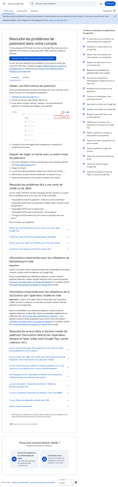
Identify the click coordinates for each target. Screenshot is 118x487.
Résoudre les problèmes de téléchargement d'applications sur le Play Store (101, 81)
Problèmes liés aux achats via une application (99, 90)
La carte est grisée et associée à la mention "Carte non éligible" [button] (36, 393)
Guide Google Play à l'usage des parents (99, 149)
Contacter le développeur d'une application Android (99, 97)
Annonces (34, 11)
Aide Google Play (16, 4)
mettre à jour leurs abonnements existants (39, 316)
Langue (62, 479)
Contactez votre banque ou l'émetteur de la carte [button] (30, 249)
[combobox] (66, 3)
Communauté (22, 11)
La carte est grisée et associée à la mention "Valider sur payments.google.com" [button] (32, 385)
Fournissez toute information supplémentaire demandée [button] (32, 237)
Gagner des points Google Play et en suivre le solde (101, 142)
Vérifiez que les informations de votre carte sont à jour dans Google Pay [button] (34, 229)
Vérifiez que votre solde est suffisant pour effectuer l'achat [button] (34, 243)
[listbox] (65, 483)
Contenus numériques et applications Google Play (99, 31)
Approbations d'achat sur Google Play (101, 104)
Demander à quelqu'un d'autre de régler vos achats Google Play (99, 173)
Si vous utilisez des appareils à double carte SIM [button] (29, 400)
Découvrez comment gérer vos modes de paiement (31, 282)
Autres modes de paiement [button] (20, 406)
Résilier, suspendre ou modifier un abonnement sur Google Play (99, 134)
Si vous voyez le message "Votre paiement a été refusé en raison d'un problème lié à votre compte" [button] (36, 349)
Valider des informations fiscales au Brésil (100, 157)
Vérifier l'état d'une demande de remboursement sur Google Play (99, 56)
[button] (4, 3)
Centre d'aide (8, 11)
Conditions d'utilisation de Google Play (42, 482)
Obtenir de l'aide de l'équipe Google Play (97, 165)
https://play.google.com (25, 165)
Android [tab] (26, 77)
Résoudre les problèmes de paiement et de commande (32, 58)
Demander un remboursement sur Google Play (99, 48)
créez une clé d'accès (57, 20)
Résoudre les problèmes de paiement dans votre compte (98, 71)
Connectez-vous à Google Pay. (25, 97)
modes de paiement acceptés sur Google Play (32, 285)
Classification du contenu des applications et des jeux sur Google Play (100, 125)
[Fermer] (115, 16)
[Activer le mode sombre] (76, 482)
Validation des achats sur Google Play (101, 109)
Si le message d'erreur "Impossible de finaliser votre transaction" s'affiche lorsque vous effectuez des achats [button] (36, 376)
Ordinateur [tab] (15, 77)
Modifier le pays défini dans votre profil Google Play (99, 115)
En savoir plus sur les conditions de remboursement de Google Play (100, 40)
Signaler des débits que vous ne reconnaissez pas (99, 63)
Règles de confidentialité (20, 482)
